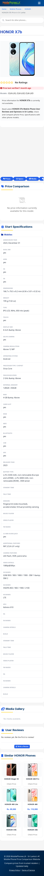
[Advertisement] (22, 152)
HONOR (28, 9)
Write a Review (22, 746)
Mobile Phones (15, 9)
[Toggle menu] (39, 3)
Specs (20, 179)
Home (4, 9)
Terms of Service (28, 870)
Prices (7, 179)
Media (33, 179)
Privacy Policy (14, 870)
